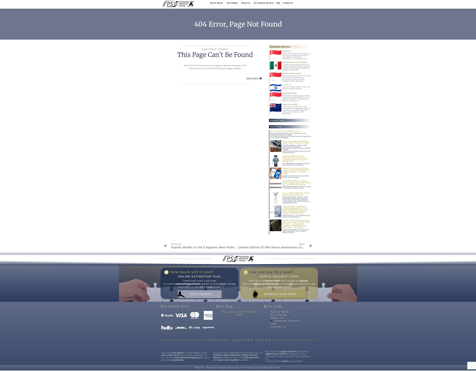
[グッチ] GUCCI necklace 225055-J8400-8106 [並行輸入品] (296, 194)
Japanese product (290, 104)
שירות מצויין (286, 84)
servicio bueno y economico (294, 62)
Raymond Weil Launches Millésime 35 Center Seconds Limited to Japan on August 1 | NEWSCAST (295, 158)
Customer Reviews (265, 3)
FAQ (278, 3)
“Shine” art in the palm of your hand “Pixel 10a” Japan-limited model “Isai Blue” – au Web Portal (295, 171)
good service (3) (289, 93)
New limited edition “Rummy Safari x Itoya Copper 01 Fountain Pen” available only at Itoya (296, 182)
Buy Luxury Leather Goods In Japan (285, 131)
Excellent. (287, 51)
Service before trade (291, 73)
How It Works (216, 3)
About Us (245, 3)
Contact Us (288, 3)
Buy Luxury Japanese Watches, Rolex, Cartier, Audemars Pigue (295, 142)
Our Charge (232, 3)
